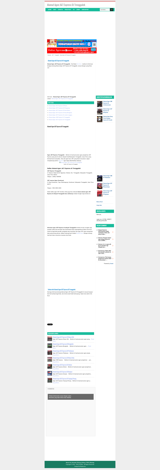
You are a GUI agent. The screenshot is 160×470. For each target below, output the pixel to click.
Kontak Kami (79, 233)
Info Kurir (79, 64)
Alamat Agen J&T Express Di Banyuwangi (107, 185)
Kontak (74, 462)
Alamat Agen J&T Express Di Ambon (62, 365)
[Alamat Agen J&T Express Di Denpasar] (100, 114)
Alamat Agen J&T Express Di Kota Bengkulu (60, 112)
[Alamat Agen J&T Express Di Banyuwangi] (100, 188)
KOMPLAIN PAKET (85, 9)
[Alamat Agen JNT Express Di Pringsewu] (100, 196)
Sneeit (111, 263)
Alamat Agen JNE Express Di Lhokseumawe (107, 103)
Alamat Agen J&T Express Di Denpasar (107, 110)
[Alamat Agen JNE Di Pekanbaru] (100, 181)
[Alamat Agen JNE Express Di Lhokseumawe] (100, 106)
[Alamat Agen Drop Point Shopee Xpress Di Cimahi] (100, 121)
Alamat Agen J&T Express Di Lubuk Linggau (60, 115)
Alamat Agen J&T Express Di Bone (58, 105)
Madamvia (83, 466)
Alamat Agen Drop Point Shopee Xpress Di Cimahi (108, 118)
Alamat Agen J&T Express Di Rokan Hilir (63, 337)
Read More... (56, 355)
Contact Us (60, 9)
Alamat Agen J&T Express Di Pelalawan (63, 351)
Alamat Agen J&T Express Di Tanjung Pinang (64, 379)
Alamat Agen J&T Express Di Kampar (62, 372)
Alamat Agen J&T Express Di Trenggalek (62, 98)
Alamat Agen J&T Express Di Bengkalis (63, 344)
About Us (68, 462)
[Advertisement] (80, 25)
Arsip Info (99, 205)
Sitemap (78, 9)
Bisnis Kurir (100, 201)
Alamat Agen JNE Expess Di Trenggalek (59, 117)
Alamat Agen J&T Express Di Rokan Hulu (63, 358)
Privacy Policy (68, 9)
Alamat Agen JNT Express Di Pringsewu (59, 108)
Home (50, 9)
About (54, 9)
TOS (73, 9)
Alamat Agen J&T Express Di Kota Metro (59, 110)
